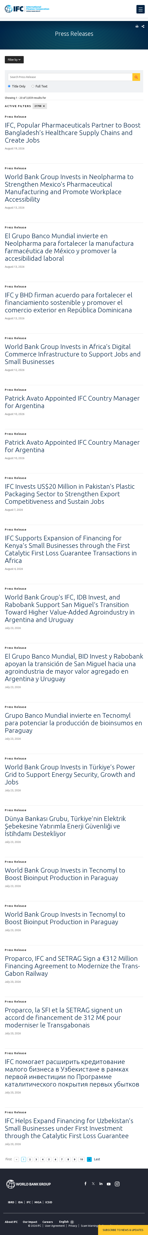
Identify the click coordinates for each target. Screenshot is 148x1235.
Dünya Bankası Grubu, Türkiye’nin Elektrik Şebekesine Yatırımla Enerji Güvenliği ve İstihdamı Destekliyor (65, 826)
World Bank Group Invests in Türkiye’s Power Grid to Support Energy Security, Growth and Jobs (70, 774)
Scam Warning (89, 1225)
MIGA (37, 1202)
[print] (136, 26)
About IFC (11, 1221)
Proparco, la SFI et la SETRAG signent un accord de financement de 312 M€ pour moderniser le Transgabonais (63, 1017)
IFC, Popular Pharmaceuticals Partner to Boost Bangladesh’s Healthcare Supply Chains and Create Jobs (72, 132)
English (64, 1221)
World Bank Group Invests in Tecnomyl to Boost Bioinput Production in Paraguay (65, 873)
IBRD (11, 1202)
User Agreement (55, 1225)
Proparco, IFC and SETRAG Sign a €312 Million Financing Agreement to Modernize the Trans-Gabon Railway (72, 966)
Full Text (41, 86)
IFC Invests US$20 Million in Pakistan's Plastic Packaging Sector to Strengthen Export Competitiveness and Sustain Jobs (70, 494)
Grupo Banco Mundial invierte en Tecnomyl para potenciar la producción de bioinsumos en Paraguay (73, 723)
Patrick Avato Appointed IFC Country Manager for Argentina (72, 401)
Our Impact (30, 1221)
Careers (47, 1221)
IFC (29, 1202)
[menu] (140, 9)
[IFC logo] (27, 9)
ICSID (48, 1202)
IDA (20, 1202)
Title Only (18, 86)
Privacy (73, 1225)
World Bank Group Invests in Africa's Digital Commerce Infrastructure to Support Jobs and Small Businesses (73, 354)
